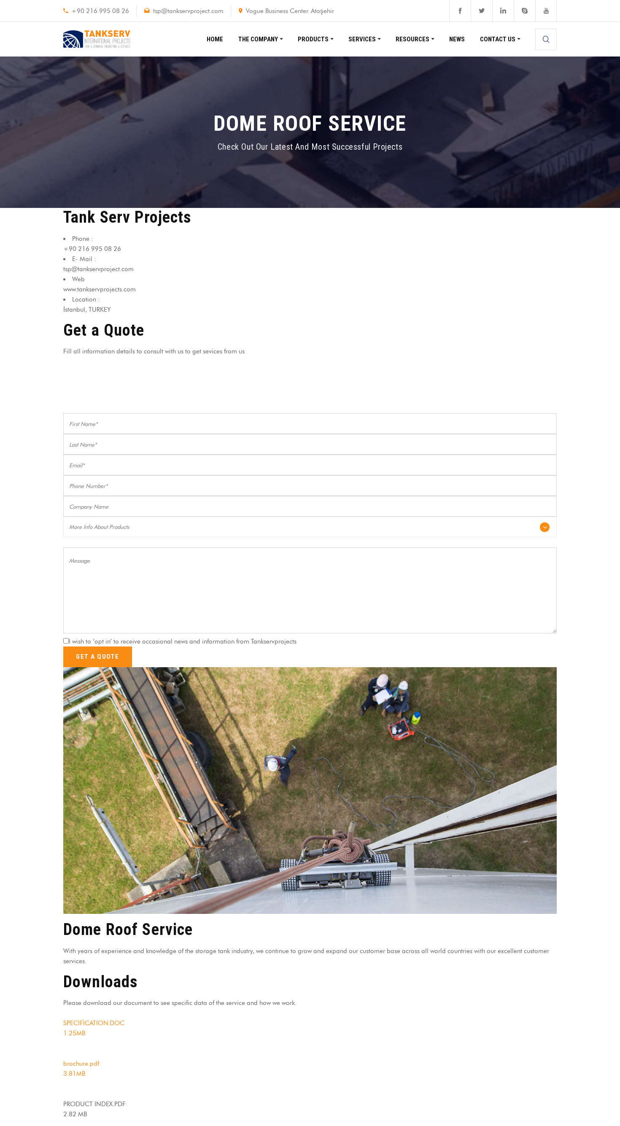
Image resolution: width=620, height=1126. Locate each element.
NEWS (457, 39)
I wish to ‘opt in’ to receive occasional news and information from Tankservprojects (183, 641)
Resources (412, 39)
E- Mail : (84, 259)
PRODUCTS (313, 39)
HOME (215, 39)
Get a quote (97, 656)
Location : (86, 299)
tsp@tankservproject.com (188, 11)
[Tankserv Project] (97, 39)
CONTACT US (497, 39)
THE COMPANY (258, 39)
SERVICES (362, 39)
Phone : (82, 238)
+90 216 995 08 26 (100, 11)
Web (78, 279)
